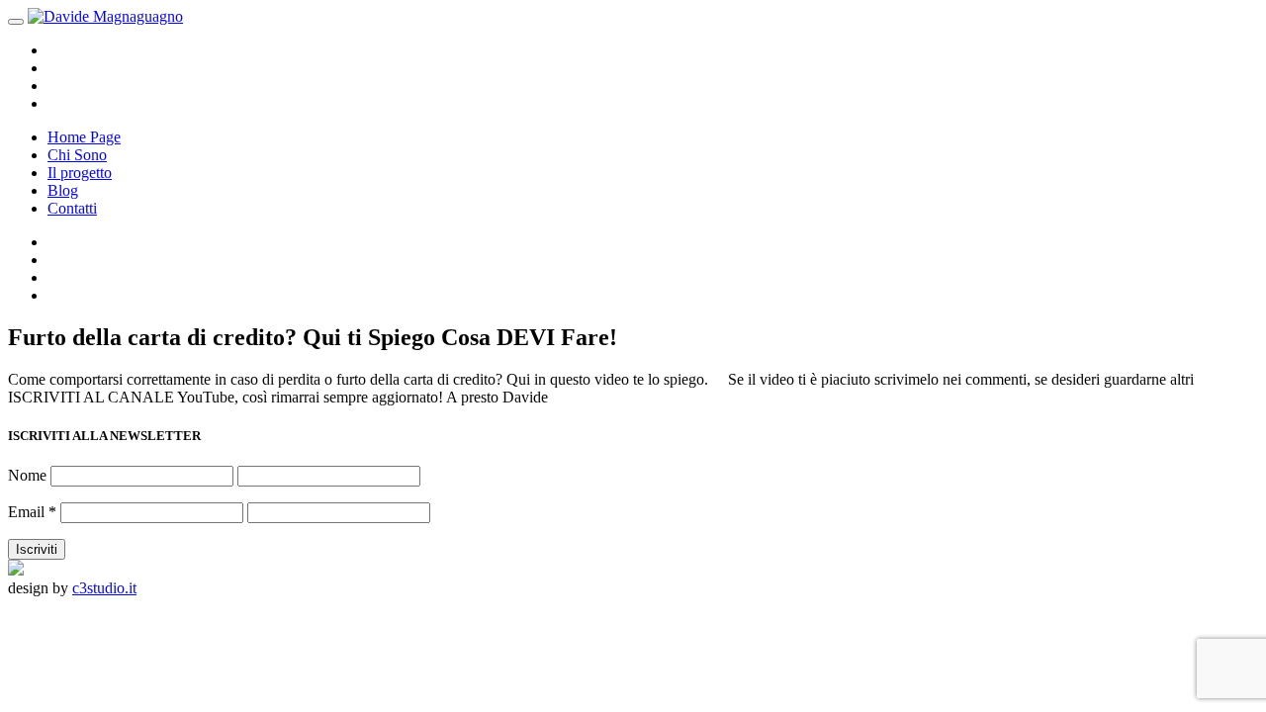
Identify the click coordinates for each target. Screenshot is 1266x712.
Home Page (84, 137)
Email (32, 511)
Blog (62, 190)
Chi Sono (77, 154)
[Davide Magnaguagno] (105, 16)
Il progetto (79, 172)
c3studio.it (104, 587)
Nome (27, 475)
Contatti (72, 208)
